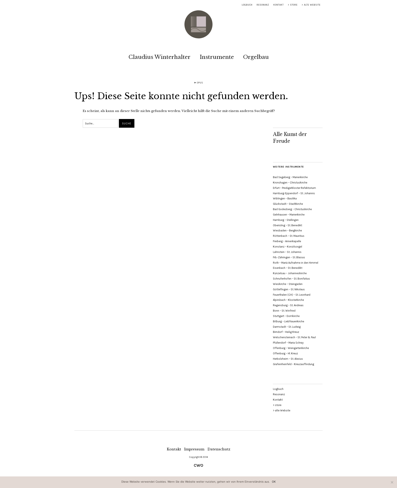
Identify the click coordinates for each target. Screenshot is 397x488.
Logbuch (247, 5)
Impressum (194, 449)
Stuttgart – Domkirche (286, 316)
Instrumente (217, 57)
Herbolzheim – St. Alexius (288, 358)
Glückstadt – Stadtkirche (288, 203)
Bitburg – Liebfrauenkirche (288, 321)
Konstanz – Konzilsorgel (287, 246)
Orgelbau (256, 57)
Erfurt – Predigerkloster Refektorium (294, 187)
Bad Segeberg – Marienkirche (290, 177)
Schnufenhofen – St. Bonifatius (291, 278)
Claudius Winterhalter (159, 57)
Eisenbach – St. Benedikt (287, 267)
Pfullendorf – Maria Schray (288, 342)
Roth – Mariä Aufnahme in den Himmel (295, 262)
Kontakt (278, 5)
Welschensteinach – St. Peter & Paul (294, 337)
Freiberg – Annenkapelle (287, 241)
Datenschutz (218, 449)
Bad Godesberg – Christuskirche (292, 209)
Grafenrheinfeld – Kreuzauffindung (293, 364)
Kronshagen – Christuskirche (290, 182)
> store (293, 5)
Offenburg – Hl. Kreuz (285, 353)
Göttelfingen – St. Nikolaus (289, 289)
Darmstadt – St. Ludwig (287, 326)
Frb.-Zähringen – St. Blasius (289, 257)
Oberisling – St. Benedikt (287, 225)
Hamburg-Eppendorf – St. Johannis (294, 193)
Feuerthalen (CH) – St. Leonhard (291, 294)
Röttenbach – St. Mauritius (288, 235)
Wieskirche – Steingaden (288, 284)
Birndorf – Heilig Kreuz (286, 331)
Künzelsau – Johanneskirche (290, 273)
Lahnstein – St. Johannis (287, 252)
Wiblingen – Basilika (285, 198)
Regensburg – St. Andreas (288, 305)
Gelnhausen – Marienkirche (289, 214)
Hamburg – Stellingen (286, 219)
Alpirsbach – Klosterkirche (288, 299)
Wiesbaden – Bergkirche (287, 230)
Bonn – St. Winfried (284, 310)
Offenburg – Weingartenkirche (291, 348)
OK (274, 481)
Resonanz (263, 5)
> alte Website (311, 5)
